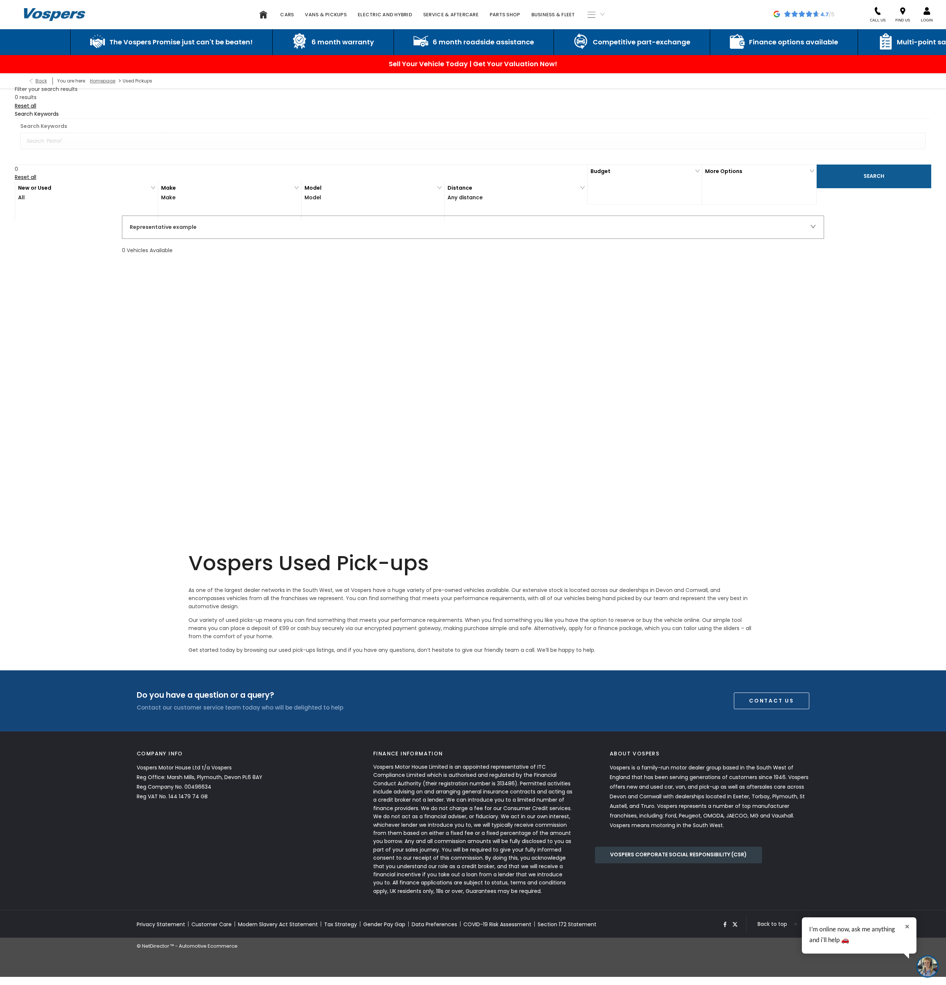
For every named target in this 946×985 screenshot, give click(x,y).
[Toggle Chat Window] (927, 966)
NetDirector (156, 946)
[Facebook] (725, 924)
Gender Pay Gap (384, 924)
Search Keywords (43, 126)
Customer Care (211, 924)
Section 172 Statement (567, 924)
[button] (86, 201)
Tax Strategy (340, 924)
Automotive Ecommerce (208, 946)
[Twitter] (735, 924)
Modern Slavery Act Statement (278, 924)
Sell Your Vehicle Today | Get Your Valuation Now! (473, 63)
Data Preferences (434, 924)
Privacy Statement (161, 924)
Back (41, 81)
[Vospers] (54, 14)
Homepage (102, 81)
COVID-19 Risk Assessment (497, 924)
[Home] (263, 14)
